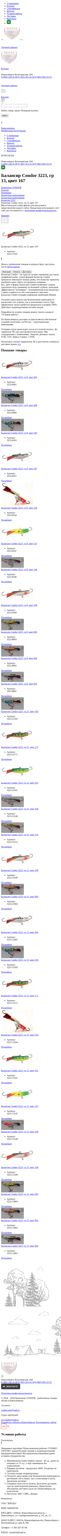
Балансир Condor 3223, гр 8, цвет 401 (19, 377)
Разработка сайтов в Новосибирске (18, 1422)
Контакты (11, 18)
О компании (13, 3)
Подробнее (6, 389)
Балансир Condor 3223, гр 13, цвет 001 (19, 1246)
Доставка (11, 16)
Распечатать (7, 1440)
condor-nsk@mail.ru (10, 1410)
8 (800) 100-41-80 (9, 77)
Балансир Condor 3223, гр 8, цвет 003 (19, 632)
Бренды (10, 11)
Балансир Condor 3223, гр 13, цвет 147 (19, 1106)
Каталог (11, 6)
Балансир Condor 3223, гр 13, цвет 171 (19, 995)
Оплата (16, 272)
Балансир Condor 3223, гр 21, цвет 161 (19, 783)
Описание (6, 272)
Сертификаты (13, 8)
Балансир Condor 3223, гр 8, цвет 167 (19, 468)
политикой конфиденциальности (40, 210)
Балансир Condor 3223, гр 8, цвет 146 (19, 569)
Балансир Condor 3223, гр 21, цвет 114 (19, 834)
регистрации (13, 267)
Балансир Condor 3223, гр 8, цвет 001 (19, 684)
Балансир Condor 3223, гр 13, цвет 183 (19, 960)
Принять (5, 215)
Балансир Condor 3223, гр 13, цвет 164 (19, 1035)
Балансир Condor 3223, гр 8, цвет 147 (19, 543)
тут (19, 344)
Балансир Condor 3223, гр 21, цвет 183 (19, 711)
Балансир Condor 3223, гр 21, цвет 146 (19, 809)
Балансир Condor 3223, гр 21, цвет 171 (19, 747)
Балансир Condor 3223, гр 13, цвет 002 (19, 1220)
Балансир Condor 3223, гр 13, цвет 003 (19, 1194)
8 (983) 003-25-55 (43, 77)
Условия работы (14, 13)
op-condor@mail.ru (10, 1420)
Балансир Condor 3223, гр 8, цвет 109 (19, 605)
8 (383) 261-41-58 (26, 77)
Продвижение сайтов (46, 1422)
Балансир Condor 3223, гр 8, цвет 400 (19, 405)
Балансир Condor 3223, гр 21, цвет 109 (19, 870)
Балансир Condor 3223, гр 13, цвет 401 (19, 932)
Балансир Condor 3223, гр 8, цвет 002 (19, 658)
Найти (4, 116)
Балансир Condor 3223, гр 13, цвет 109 (19, 1167)
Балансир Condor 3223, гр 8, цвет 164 (19, 508)
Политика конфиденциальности (16, 1393)
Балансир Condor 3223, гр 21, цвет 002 (19, 896)
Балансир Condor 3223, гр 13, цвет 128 (19, 1131)
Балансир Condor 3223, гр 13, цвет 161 (19, 1070)
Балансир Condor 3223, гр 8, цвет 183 (19, 433)
